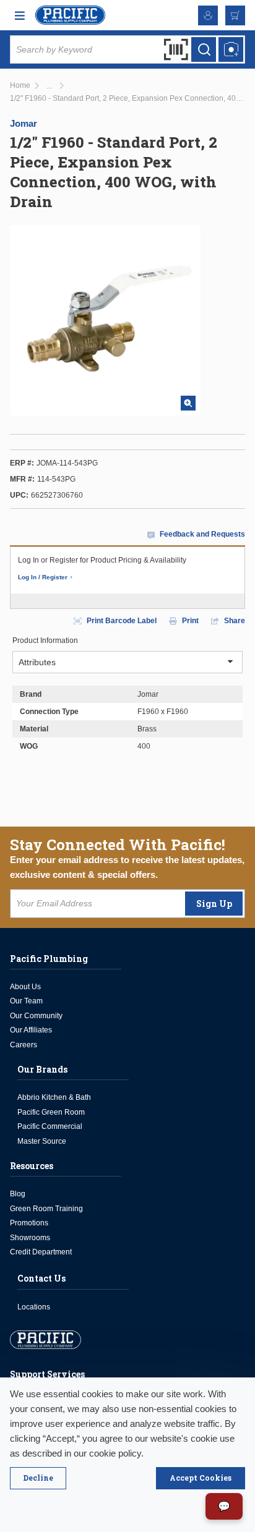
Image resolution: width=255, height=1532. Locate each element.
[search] (203, 49)
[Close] (38, 1478)
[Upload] (230, 49)
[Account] (208, 15)
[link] (49, 86)
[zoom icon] (188, 403)
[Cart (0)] (235, 15)
